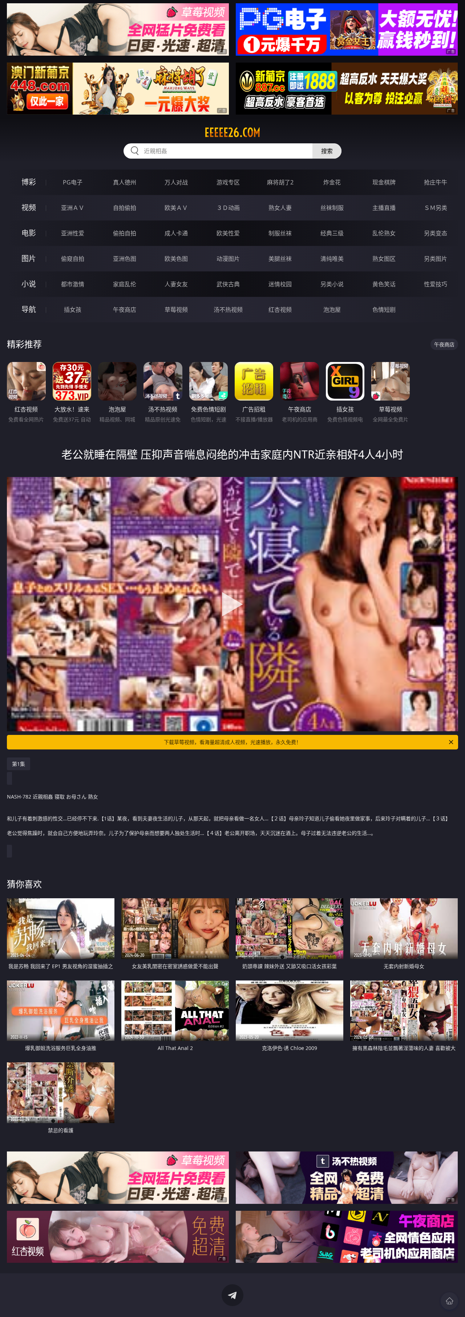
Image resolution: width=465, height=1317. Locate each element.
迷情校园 (280, 284)
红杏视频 (280, 310)
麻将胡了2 (280, 182)
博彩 (28, 182)
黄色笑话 (384, 284)
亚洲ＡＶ (72, 208)
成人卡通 (176, 233)
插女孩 (72, 310)
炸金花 (332, 182)
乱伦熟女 (384, 233)
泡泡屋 (332, 310)
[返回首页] (449, 1301)
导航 (28, 309)
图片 (28, 258)
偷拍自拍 (124, 233)
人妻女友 (176, 284)
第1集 (18, 763)
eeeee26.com (232, 132)
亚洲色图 (124, 259)
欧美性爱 (228, 233)
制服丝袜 (280, 233)
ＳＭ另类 (435, 208)
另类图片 (435, 259)
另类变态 (435, 233)
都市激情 (72, 284)
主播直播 (384, 208)
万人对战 (176, 182)
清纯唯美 (332, 259)
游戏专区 (228, 182)
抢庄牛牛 (435, 182)
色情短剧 (384, 310)
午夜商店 (124, 310)
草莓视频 (176, 310)
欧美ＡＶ (176, 208)
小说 (28, 284)
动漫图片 (228, 259)
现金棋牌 (384, 182)
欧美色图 (176, 259)
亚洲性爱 (72, 233)
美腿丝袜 (280, 259)
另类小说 (332, 284)
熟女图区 (384, 259)
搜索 (327, 151)
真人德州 (124, 182)
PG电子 (72, 182)
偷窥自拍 (72, 259)
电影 (28, 233)
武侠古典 (228, 284)
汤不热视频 (228, 310)
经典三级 (332, 233)
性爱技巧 (435, 284)
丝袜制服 (332, 208)
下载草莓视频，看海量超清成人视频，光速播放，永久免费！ (232, 742)
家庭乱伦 (124, 284)
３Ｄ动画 (228, 208)
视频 (28, 207)
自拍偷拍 (124, 208)
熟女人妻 (280, 208)
